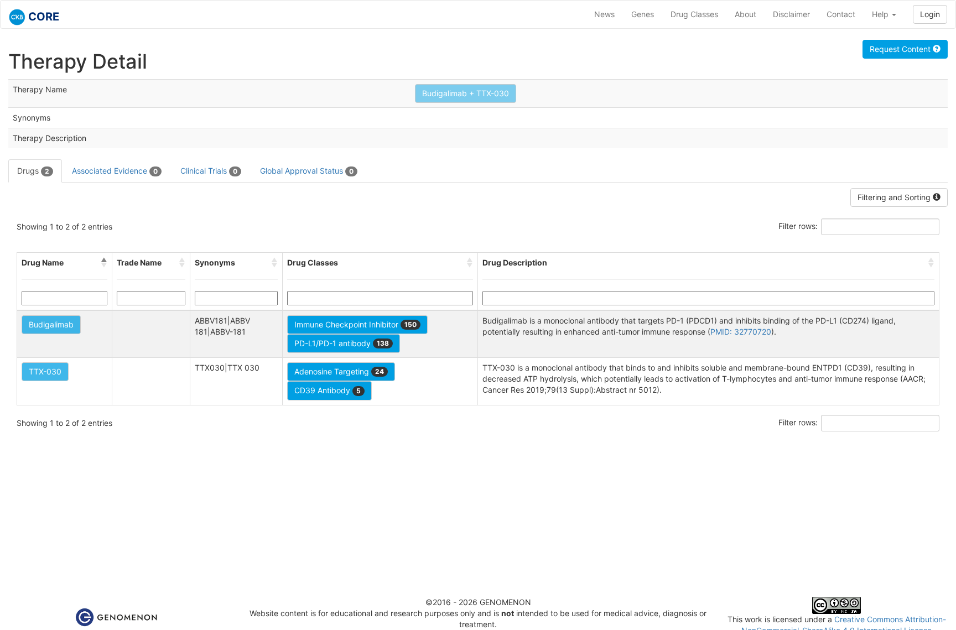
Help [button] (881, 14)
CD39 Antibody (327, 390)
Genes (642, 14)
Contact (841, 14)
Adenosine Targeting (339, 371)
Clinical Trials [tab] (208, 170)
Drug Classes (694, 14)
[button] (104, 262)
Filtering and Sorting (895, 197)
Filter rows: (798, 226)
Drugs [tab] (33, 170)
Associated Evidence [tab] (115, 170)
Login (930, 14)
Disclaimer (791, 14)
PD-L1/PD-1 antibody (341, 343)
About (745, 14)
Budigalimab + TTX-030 (465, 93)
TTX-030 (45, 371)
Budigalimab (51, 324)
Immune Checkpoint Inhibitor (355, 324)
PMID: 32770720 (740, 331)
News (604, 14)
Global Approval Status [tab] (307, 170)
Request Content (901, 49)
